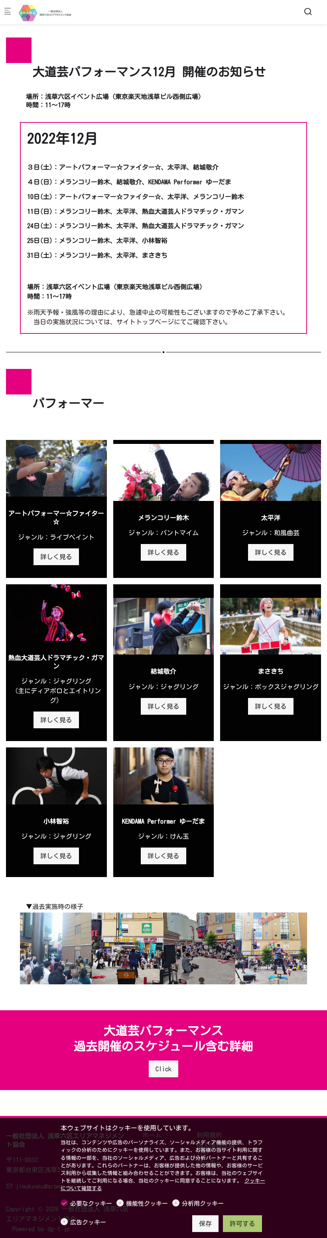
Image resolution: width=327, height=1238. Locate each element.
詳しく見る (56, 557)
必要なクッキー (91, 1203)
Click (163, 1069)
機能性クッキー (147, 1203)
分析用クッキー (203, 1203)
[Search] (308, 11)
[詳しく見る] (56, 468)
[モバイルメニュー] (7, 12)
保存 (205, 1223)
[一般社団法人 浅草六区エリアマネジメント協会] (50, 12)
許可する (242, 1223)
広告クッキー (88, 1222)
